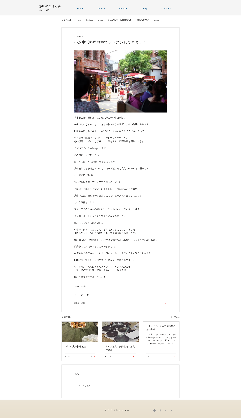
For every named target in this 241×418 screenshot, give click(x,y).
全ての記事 (67, 20)
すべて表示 (175, 317)
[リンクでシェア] (87, 295)
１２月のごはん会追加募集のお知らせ (160, 328)
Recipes (89, 20)
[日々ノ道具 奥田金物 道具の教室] (120, 332)
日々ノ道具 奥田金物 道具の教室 (120, 348)
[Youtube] (154, 410)
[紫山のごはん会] (166, 410)
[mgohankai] (160, 410)
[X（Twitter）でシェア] (81, 295)
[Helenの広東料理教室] (80, 332)
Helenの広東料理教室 (75, 346)
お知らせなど (143, 20)
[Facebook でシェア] (75, 295)
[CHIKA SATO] (171, 410)
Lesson (156, 20)
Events (100, 20)
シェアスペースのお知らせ (120, 20)
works (79, 20)
